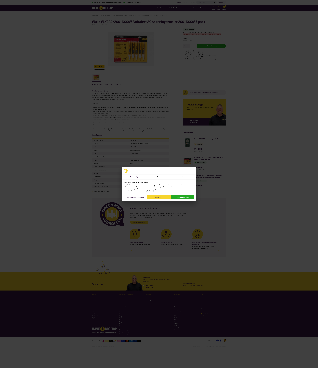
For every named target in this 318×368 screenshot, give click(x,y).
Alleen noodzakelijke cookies (135, 197)
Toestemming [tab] (134, 177)
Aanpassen (158, 197)
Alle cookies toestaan (183, 197)
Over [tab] (183, 177)
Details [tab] (159, 177)
